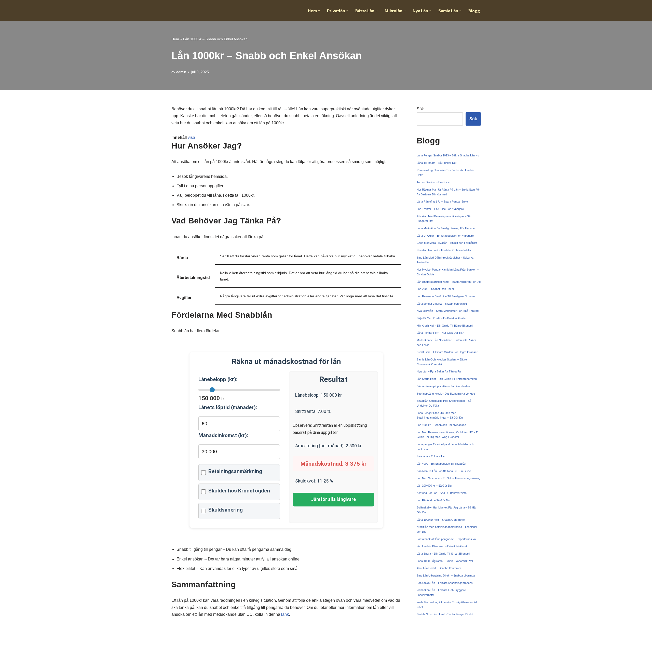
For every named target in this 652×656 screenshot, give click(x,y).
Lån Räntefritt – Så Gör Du (433, 500)
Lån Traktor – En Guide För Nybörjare (440, 208)
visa (191, 137)
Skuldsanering (225, 510)
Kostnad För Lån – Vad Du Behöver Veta (442, 492)
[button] (319, 10)
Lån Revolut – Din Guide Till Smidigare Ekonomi (446, 296)
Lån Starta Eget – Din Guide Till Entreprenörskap (447, 378)
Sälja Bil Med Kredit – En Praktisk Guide (441, 318)
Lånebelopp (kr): (217, 379)
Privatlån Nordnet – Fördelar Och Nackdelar (444, 250)
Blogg (474, 10)
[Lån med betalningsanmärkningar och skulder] (197, 10)
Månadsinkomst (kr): (223, 435)
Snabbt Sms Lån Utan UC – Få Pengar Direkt (445, 614)
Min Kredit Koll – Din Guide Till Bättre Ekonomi (445, 325)
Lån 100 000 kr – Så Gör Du (434, 485)
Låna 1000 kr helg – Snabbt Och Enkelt (441, 519)
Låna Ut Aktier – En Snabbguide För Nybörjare (445, 235)
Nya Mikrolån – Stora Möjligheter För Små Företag (448, 310)
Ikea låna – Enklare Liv (431, 456)
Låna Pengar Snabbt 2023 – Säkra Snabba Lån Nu (448, 155)
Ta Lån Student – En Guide (433, 182)
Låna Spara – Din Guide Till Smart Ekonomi (443, 553)
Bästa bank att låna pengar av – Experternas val (446, 539)
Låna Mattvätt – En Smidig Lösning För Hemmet (446, 228)
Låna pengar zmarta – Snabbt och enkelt (442, 303)
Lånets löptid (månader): (227, 407)
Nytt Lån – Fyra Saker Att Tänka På (439, 371)
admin (181, 72)
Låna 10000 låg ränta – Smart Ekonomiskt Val (445, 561)
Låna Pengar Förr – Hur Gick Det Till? (440, 332)
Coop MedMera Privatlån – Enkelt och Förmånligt (447, 242)
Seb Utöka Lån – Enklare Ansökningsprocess (445, 582)
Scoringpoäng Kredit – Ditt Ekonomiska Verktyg (446, 393)
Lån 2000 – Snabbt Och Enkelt (435, 288)
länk (285, 614)
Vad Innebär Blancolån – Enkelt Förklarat (442, 546)
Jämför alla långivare (333, 499)
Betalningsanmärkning (235, 471)
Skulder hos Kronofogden (239, 491)
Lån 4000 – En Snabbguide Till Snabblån (441, 463)
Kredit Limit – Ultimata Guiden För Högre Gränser (447, 352)
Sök (420, 109)
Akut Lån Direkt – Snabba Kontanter (439, 568)
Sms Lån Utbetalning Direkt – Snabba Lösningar (446, 575)
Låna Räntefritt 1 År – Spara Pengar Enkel (442, 201)
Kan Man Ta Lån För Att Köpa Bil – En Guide (444, 471)
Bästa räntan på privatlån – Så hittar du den (443, 386)
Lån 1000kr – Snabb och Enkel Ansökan (441, 424)
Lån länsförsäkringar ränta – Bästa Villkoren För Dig (449, 281)
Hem (175, 39)
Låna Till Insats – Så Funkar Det (436, 162)
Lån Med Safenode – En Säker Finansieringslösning (448, 478)
